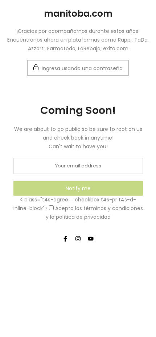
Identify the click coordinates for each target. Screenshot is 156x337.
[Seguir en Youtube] (91, 238)
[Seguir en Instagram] (78, 238)
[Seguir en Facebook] (65, 238)
